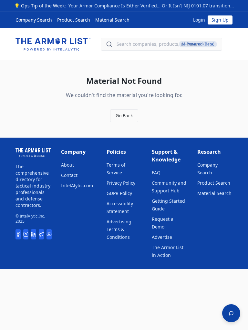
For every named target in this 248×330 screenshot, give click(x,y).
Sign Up (220, 20)
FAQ (156, 173)
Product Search (73, 20)
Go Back (124, 115)
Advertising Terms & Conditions (119, 229)
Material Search (112, 20)
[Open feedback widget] (231, 313)
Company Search (34, 20)
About (67, 165)
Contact (69, 175)
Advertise (162, 237)
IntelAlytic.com (77, 185)
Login (199, 20)
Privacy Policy (121, 183)
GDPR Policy (119, 193)
